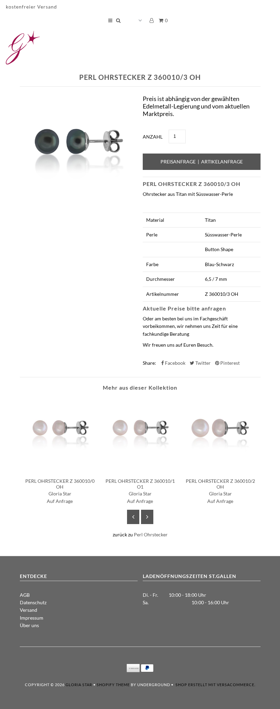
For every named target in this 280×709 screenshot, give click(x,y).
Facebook (174, 363)
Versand (28, 610)
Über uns (29, 625)
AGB (25, 595)
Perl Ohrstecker (151, 534)
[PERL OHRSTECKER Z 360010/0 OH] (60, 469)
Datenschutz (33, 602)
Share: (149, 363)
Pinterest (229, 363)
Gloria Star (79, 684)
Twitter (202, 363)
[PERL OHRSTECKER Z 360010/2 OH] (220, 469)
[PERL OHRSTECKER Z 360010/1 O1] (140, 469)
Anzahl (153, 137)
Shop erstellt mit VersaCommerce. (215, 684)
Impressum (31, 618)
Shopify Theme (113, 684)
